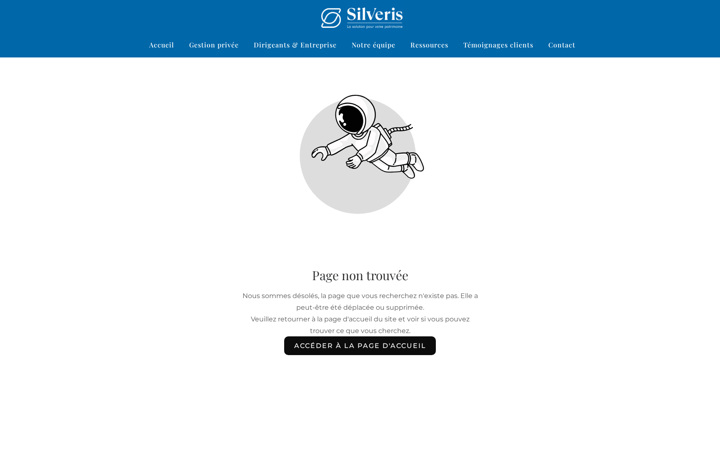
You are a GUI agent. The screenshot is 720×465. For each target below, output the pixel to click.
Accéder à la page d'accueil (360, 346)
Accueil (161, 44)
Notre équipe (373, 44)
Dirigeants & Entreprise (295, 44)
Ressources (429, 44)
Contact (561, 44)
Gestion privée (214, 44)
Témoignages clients (498, 44)
